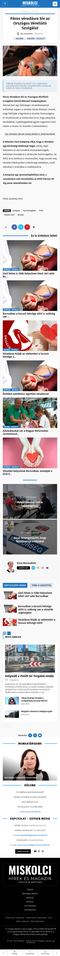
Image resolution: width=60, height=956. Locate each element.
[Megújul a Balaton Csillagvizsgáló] (12, 714)
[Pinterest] (27, 227)
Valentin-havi (9, 215)
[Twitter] (21, 227)
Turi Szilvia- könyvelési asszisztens (21, 777)
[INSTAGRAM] (42, 851)
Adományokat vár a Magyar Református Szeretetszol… (25, 432)
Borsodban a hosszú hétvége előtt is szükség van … (29, 315)
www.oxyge (25, 812)
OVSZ (41, 210)
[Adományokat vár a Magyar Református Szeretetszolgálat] (30, 413)
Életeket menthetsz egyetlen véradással (26, 393)
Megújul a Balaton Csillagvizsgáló (36, 711)
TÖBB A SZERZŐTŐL (41, 585)
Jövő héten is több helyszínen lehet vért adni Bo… (28, 275)
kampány (16, 210)
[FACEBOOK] (39, 851)
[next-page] (9, 633)
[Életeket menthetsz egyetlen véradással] (30, 375)
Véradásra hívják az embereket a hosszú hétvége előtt (36, 621)
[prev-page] (4, 633)
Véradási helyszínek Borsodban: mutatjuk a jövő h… (27, 472)
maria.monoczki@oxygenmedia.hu (33, 845)
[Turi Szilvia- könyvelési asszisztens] (30, 764)
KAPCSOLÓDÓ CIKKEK (15, 585)
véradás (20, 215)
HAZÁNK (35, 11)
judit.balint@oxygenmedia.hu (33, 835)
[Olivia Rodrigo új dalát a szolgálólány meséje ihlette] (12, 701)
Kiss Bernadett (26, 563)
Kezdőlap (25, 11)
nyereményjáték (29, 210)
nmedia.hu (36, 812)
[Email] (33, 568)
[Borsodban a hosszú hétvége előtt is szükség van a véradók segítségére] (30, 295)
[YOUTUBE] (35, 851)
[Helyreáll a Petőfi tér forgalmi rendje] (30, 659)
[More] (34, 227)
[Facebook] (14, 227)
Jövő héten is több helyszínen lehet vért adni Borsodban (35, 594)
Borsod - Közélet (11, 269)
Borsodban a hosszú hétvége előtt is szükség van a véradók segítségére (35, 609)
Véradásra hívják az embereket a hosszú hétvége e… (26, 355)
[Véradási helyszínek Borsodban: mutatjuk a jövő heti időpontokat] (30, 453)
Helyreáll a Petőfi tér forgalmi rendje (29, 676)
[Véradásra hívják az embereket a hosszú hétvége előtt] (30, 335)
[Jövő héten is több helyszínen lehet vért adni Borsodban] (30, 255)
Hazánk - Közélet (36, 39)
